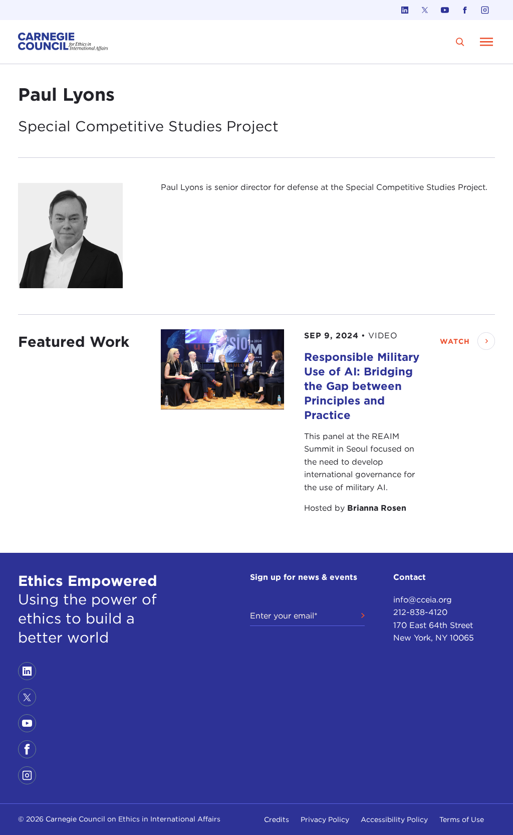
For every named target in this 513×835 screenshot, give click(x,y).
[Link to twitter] (425, 10)
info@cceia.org (422, 599)
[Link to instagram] (485, 10)
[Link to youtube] (445, 10)
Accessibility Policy (394, 819)
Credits (276, 819)
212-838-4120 (420, 612)
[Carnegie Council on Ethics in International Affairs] (63, 42)
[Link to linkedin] (405, 10)
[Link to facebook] (465, 10)
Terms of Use (461, 819)
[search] (460, 42)
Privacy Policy (325, 819)
